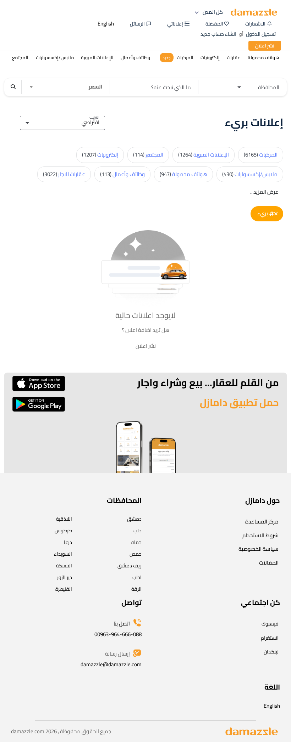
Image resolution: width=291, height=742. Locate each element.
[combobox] (62, 122)
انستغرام (270, 637)
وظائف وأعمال (122, 174)
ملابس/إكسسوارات (250, 174)
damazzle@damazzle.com (111, 664)
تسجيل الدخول (261, 34)
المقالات (269, 562)
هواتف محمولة (183, 174)
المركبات (261, 154)
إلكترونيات (100, 154)
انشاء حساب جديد (218, 34)
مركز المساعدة (262, 521)
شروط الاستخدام (260, 535)
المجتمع (148, 154)
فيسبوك (270, 623)
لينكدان (271, 651)
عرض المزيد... (264, 192)
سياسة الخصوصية (258, 549)
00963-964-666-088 (118, 634)
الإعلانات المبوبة (203, 154)
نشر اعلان (264, 45)
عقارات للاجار (64, 174)
